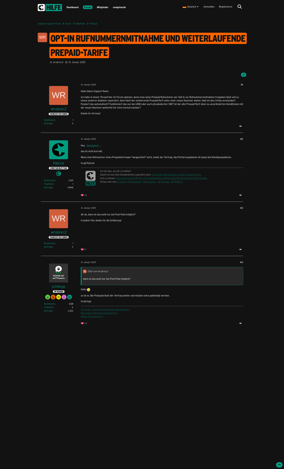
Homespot (171, 178)
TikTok (177, 181)
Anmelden (209, 6)
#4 (241, 262)
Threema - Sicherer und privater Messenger (104, 309)
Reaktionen (49, 120)
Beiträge (48, 123)
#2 (241, 138)
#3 (241, 207)
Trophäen (48, 183)
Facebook (135, 181)
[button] (190, 6)
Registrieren (225, 6)
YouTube (164, 181)
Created (121, 181)
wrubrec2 (58, 62)
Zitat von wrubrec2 (97, 271)
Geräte (203, 178)
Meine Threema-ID (91, 316)
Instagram (150, 181)
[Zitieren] (240, 126)
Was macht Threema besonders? (98, 312)
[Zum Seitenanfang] (279, 465)
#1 (242, 84)
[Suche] (239, 6)
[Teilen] (243, 75)
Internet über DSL (188, 178)
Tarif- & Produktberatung (150, 178)
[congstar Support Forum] (50, 7)
